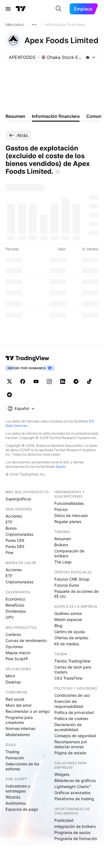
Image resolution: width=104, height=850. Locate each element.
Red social (15, 699)
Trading (12, 751)
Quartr (60, 466)
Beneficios (15, 605)
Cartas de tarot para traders (72, 669)
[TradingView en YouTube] (36, 381)
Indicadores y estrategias (18, 788)
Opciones (14, 646)
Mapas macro (18, 652)
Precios (61, 509)
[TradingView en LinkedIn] (63, 381)
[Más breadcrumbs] (34, 24)
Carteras (13, 634)
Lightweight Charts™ (72, 786)
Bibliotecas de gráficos (75, 780)
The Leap (63, 562)
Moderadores (18, 734)
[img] (87, 57)
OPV (10, 617)
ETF (9, 522)
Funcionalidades (69, 503)
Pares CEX (15, 540)
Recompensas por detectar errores (70, 744)
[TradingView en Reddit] (9, 395)
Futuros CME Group (72, 579)
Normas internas (20, 728)
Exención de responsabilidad (68, 704)
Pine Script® (17, 658)
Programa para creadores (19, 720)
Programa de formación (75, 838)
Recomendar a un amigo (28, 711)
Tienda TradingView (72, 661)
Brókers (61, 544)
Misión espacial (68, 619)
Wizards (13, 797)
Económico (15, 599)
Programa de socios (72, 832)
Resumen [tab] (15, 116)
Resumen (62, 538)
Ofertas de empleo (71, 637)
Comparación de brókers (69, 553)
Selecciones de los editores (22, 766)
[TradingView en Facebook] (23, 381)
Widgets (61, 774)
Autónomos (16, 803)
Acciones (14, 516)
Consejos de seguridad (75, 735)
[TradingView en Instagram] (49, 381)
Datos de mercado (71, 515)
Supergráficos (18, 499)
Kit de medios (66, 643)
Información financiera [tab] (56, 116)
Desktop (13, 682)
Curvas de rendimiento (26, 640)
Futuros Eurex (66, 585)
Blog (58, 625)
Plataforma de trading (74, 798)
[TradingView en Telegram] (76, 381)
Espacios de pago (22, 809)
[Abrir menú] (8, 8)
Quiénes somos (68, 613)
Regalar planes (67, 521)
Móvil (10, 676)
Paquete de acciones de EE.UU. (76, 594)
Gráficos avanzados (72, 792)
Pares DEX (15, 546)
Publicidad (63, 820)
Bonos (11, 528)
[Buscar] (58, 8)
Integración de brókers (75, 826)
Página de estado (70, 752)
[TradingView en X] (9, 381)
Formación (15, 757)
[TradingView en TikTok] (89, 381)
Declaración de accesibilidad (68, 727)
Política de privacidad (74, 712)
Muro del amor (19, 705)
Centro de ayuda (69, 631)
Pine (9, 552)
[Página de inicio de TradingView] (21, 9)
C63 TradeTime (68, 678)
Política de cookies (71, 718)
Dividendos (16, 611)
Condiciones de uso (72, 695)
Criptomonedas (19, 534)
